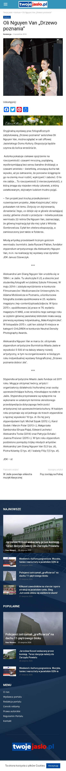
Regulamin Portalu (13, 716)
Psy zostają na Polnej (51, 474)
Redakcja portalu (12, 701)
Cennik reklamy (11, 706)
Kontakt (7, 720)
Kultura (17, 12)
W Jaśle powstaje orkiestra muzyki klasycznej (17, 476)
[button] (5, 4)
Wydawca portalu (12, 696)
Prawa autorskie (11, 711)
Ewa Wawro (10, 550)
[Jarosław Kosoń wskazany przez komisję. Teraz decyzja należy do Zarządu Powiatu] (33, 534)
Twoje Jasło (7, 12)
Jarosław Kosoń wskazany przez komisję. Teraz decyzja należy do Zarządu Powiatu (36, 654)
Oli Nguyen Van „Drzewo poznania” (30, 26)
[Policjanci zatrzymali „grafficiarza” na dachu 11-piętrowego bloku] (9, 576)
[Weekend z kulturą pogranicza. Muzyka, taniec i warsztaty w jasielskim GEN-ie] (9, 562)
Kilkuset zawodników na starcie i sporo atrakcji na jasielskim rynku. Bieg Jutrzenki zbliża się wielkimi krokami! (39, 589)
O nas (6, 691)
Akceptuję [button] (53, 765)
